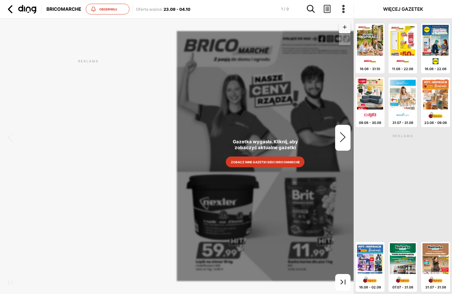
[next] (343, 137)
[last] (343, 282)
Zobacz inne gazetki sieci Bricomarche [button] (265, 162)
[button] (21, 9)
